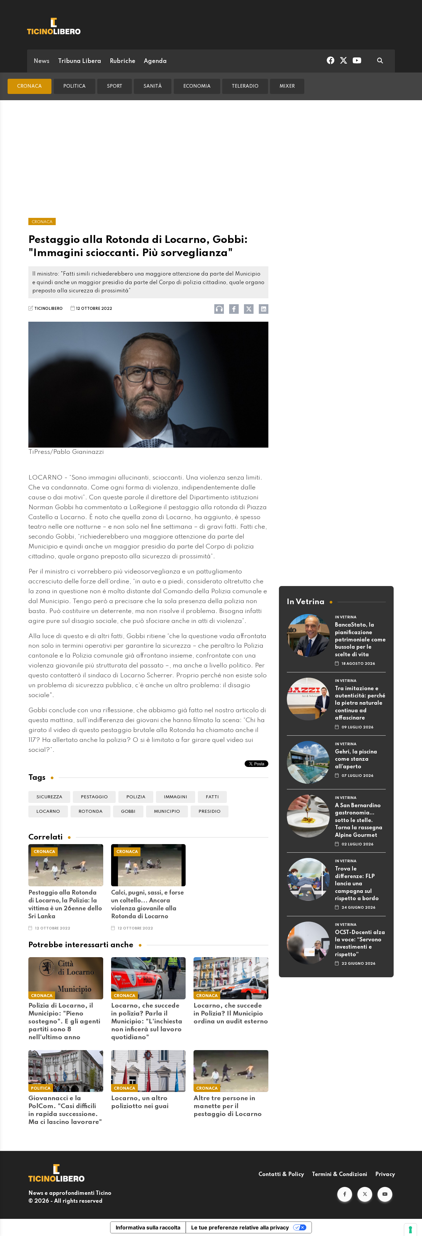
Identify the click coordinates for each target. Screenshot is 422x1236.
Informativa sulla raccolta (148, 1227)
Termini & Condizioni (339, 1174)
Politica (74, 86)
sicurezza (49, 797)
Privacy (385, 1174)
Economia (197, 86)
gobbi (128, 811)
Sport (114, 86)
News (41, 61)
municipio (167, 811)
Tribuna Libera (79, 61)
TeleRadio (245, 86)
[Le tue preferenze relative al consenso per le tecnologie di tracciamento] (410, 1229)
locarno (48, 811)
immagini (175, 797)
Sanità (152, 86)
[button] (344, 1194)
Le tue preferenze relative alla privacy (240, 1227)
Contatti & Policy (281, 1174)
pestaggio (94, 797)
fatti (212, 797)
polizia (135, 797)
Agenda (155, 61)
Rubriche (122, 61)
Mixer (287, 86)
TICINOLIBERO (48, 309)
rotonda (90, 811)
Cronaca (29, 86)
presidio (209, 811)
